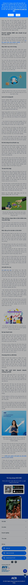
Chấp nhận (10, 15)
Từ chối (18, 15)
